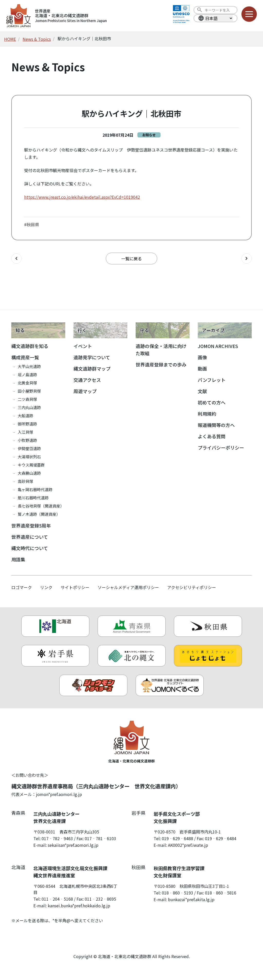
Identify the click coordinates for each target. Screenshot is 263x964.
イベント (82, 346)
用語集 (18, 559)
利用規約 (207, 413)
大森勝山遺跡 (29, 473)
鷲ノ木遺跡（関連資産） (39, 514)
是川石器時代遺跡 (33, 497)
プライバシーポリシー (221, 447)
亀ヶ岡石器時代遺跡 (35, 489)
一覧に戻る (131, 258)
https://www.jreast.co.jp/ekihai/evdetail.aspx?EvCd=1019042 (82, 197)
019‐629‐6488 (177, 838)
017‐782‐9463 (57, 838)
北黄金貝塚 (27, 382)
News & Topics (37, 39)
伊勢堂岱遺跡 (29, 448)
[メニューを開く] (249, 14)
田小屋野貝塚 (29, 391)
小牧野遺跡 (27, 440)
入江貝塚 (25, 432)
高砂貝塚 (25, 481)
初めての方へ (212, 402)
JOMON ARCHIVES (218, 346)
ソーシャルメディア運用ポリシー (128, 587)
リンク (46, 587)
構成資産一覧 (25, 357)
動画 (202, 368)
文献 (202, 391)
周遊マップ (85, 391)
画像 (202, 357)
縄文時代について (29, 548)
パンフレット (212, 379)
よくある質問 (212, 436)
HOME (10, 39)
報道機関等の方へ (216, 425)
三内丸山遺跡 (29, 407)
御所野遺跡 (27, 423)
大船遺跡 (25, 415)
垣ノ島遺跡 (27, 374)
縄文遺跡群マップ (91, 368)
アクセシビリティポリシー (191, 587)
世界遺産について (29, 536)
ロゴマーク (21, 587)
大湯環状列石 (29, 456)
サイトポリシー (75, 587)
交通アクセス (87, 379)
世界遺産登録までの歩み (161, 364)
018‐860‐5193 (177, 893)
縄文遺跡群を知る (29, 346)
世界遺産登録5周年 (31, 525)
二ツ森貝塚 (27, 399)
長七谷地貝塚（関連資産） (41, 506)
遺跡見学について (91, 357)
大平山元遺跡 (29, 366)
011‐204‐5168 (57, 899)
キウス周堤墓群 (31, 465)
